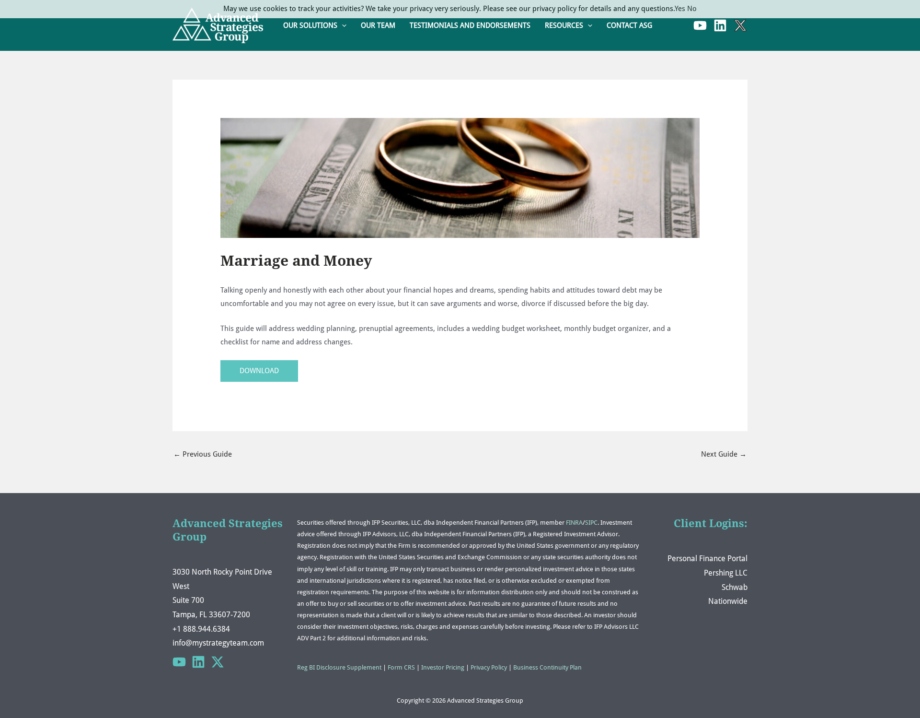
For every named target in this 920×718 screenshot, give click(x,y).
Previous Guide (202, 454)
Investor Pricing (442, 667)
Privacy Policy (489, 667)
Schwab (735, 587)
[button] (341, 26)
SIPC (591, 522)
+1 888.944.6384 (201, 629)
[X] (740, 25)
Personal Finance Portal (707, 558)
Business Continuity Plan (547, 667)
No (692, 8)
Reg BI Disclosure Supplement (339, 667)
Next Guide (724, 454)
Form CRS (401, 667)
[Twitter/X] (217, 662)
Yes (680, 8)
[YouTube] (700, 25)
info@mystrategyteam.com (218, 642)
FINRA (574, 522)
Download (259, 370)
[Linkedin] (720, 25)
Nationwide (728, 601)
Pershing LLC (726, 572)
